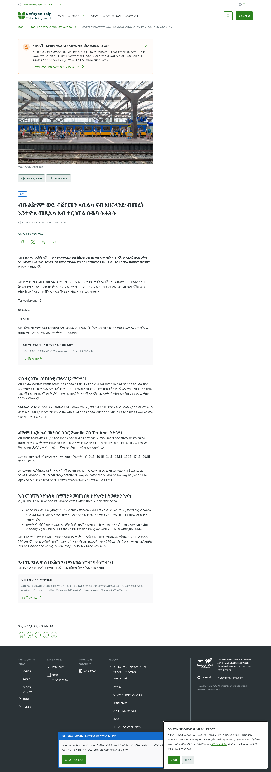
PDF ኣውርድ (61, 178)
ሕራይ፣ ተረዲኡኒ (74, 759)
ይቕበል (174, 759)
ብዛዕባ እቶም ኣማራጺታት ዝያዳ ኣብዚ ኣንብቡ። (56, 67)
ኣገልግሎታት (132, 16)
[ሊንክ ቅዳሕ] (53, 242)
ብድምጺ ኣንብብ (34, 178)
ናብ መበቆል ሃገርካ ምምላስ (127, 726)
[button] (146, 46)
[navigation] (77, 15)
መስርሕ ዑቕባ (120, 678)
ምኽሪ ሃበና (58, 667)
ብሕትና (27, 707)
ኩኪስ (26, 698)
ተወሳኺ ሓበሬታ (31, 359)
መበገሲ (21, 27)
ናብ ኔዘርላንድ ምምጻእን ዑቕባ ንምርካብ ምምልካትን (53, 27)
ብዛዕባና (60, 16)
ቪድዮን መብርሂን (112, 16)
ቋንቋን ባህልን (120, 702)
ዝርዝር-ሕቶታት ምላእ (59, 677)
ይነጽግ (188, 759)
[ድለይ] (228, 15)
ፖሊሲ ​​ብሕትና (219, 744)
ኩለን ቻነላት (90, 671)
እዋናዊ (94, 16)
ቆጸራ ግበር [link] (244, 16)
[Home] (34, 16)
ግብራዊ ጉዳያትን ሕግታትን (127, 694)
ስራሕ (116, 718)
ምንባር (117, 686)
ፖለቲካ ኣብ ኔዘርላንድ (125, 710)
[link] (34, 16)
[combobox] (40, 4)
